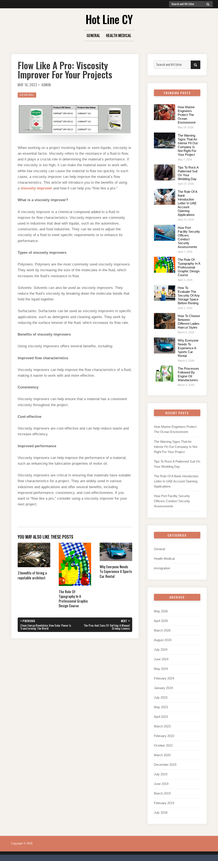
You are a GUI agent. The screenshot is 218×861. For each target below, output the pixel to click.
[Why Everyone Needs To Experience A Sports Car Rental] (164, 345)
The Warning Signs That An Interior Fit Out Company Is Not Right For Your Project (188, 145)
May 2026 (161, 611)
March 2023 (162, 726)
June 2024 (161, 659)
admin (46, 84)
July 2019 (160, 774)
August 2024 (162, 640)
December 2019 (165, 764)
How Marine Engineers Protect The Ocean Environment (186, 114)
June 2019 (161, 784)
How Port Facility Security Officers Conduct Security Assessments (189, 237)
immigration (162, 568)
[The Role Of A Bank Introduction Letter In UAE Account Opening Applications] (164, 197)
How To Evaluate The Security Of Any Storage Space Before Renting (189, 295)
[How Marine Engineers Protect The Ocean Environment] (164, 112)
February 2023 (164, 736)
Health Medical (118, 35)
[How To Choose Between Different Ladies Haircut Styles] (164, 321)
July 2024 (160, 649)
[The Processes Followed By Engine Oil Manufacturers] (164, 374)
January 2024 (163, 688)
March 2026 (162, 630)
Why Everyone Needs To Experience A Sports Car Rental (188, 348)
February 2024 (164, 678)
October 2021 (163, 745)
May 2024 (161, 669)
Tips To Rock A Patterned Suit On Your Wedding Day (188, 173)
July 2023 (160, 697)
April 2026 (161, 621)
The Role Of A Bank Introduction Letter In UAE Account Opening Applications (187, 203)
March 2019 (162, 793)
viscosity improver (36, 188)
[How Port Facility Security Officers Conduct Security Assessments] (164, 233)
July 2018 (160, 812)
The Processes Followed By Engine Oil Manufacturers (188, 374)
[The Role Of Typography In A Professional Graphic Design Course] (164, 265)
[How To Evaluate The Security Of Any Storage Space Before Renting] (164, 293)
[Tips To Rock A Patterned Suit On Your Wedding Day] (164, 172)
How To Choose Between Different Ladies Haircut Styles (189, 321)
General (93, 35)
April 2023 (161, 716)
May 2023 (161, 707)
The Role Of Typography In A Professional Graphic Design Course (189, 267)
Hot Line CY (109, 19)
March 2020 (162, 755)
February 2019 (164, 803)
